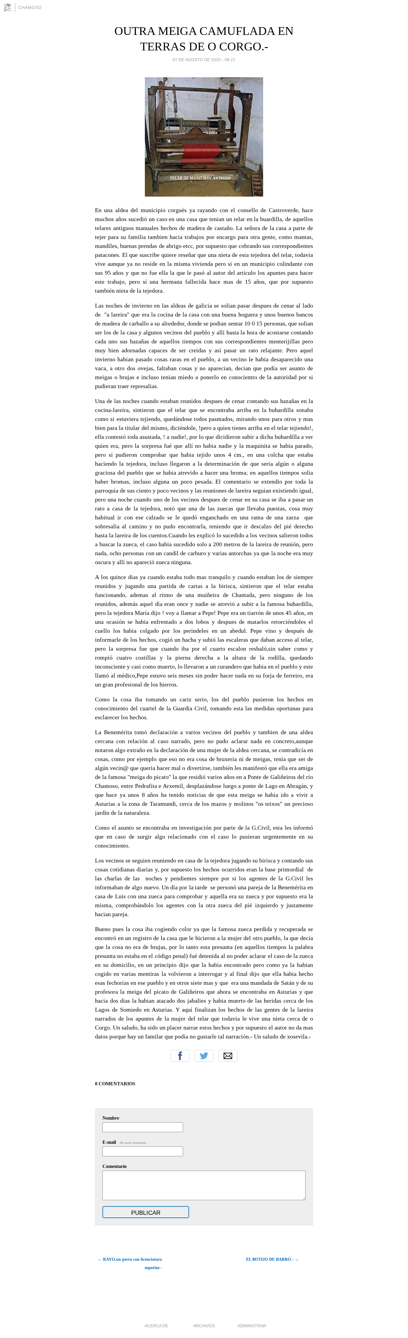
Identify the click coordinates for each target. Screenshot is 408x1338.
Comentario (114, 1166)
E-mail (124, 1142)
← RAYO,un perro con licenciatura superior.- (130, 1263)
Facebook (180, 1056)
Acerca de (156, 1325)
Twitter (204, 1056)
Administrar (251, 1325)
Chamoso (30, 7)
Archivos (204, 1325)
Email (227, 1056)
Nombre (110, 1118)
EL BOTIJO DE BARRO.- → (272, 1259)
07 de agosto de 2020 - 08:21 (204, 59)
